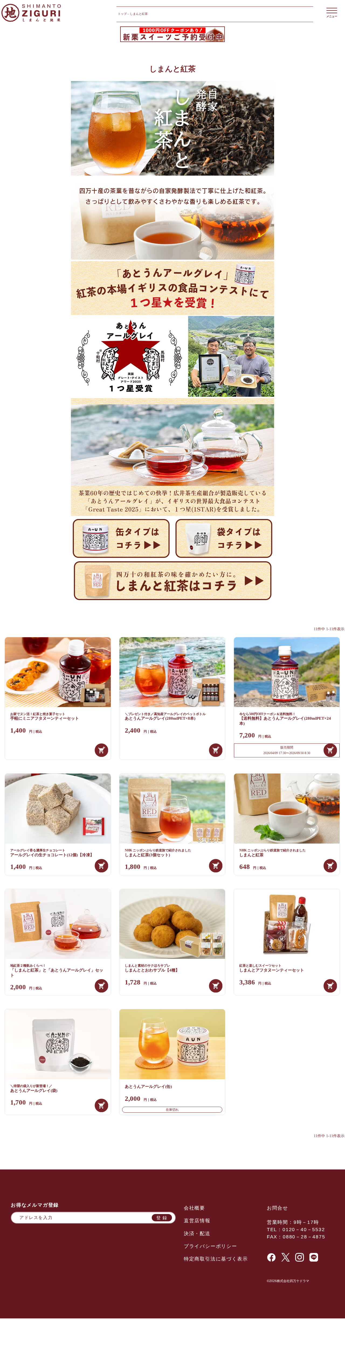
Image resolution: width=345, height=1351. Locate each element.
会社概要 (194, 1208)
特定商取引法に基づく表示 (216, 1259)
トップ (122, 13)
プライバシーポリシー (210, 1246)
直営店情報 (197, 1220)
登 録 (161, 1217)
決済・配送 (197, 1233)
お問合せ (277, 1208)
